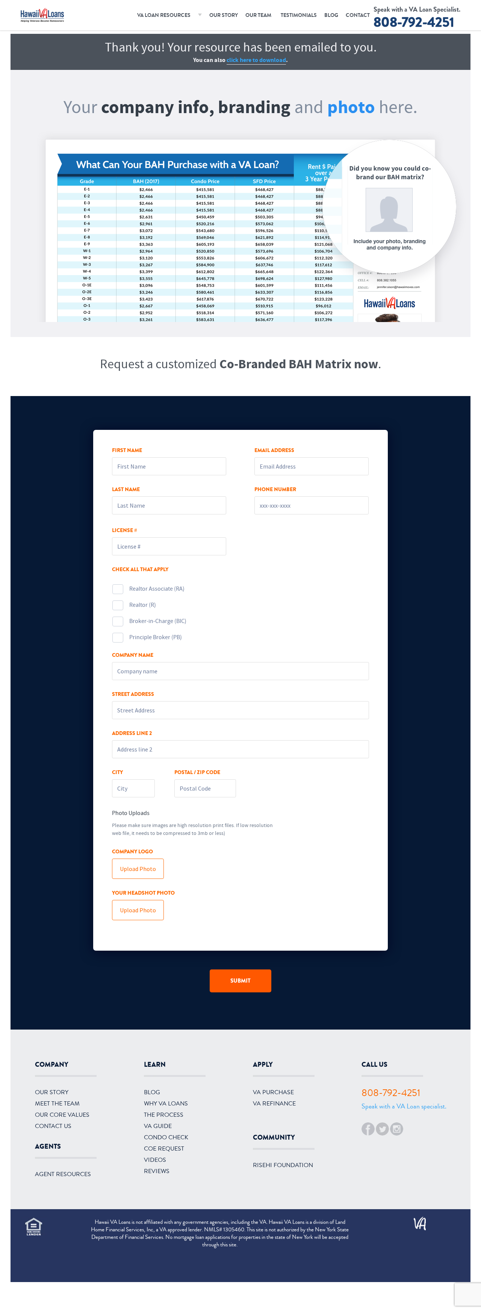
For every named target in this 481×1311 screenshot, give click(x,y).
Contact (358, 15)
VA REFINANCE (274, 1103)
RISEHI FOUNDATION (283, 1165)
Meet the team (57, 1103)
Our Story (223, 15)
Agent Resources (63, 1174)
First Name (127, 450)
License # (124, 530)
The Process (163, 1115)
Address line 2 (132, 733)
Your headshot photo (143, 893)
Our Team (258, 15)
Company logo (132, 852)
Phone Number (275, 489)
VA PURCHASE (273, 1092)
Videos (155, 1160)
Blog (331, 15)
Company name (132, 655)
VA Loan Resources (164, 15)
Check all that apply (140, 569)
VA (416, 1221)
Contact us (53, 1126)
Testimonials (299, 15)
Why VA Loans (166, 1103)
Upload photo (138, 868)
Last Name (126, 489)
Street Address (133, 694)
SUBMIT (240, 981)
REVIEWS (156, 1171)
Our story (51, 1092)
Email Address (274, 450)
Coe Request (164, 1149)
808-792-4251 (414, 22)
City (117, 772)
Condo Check (166, 1137)
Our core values (62, 1115)
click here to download (256, 60)
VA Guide (158, 1126)
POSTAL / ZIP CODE (197, 772)
